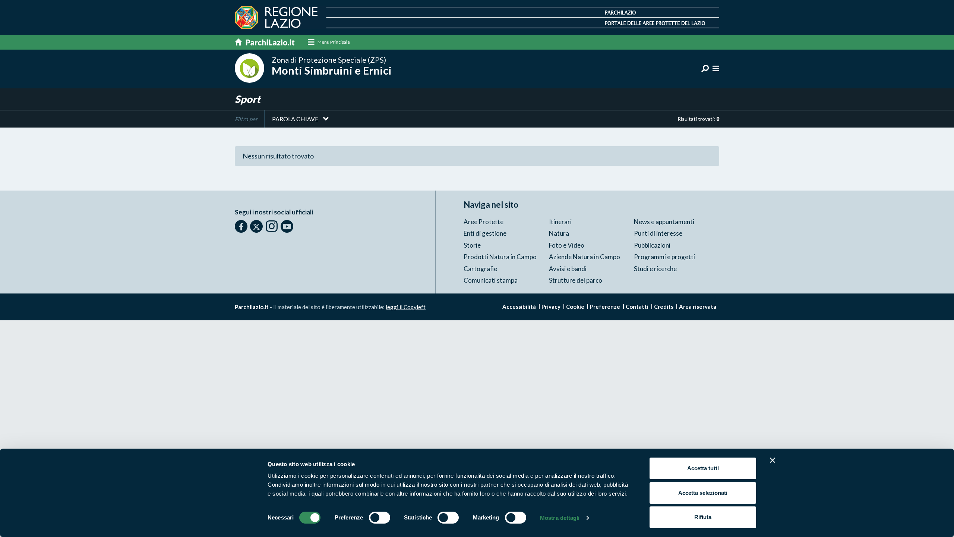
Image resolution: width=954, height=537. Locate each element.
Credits (663, 306)
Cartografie (480, 269)
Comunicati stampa (491, 280)
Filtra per (246, 119)
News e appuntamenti (664, 222)
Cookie (575, 306)
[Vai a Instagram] (271, 226)
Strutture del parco (575, 280)
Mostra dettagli (560, 518)
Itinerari (560, 222)
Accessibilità (519, 306)
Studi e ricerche (655, 269)
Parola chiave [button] (295, 118)
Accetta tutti (703, 468)
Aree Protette (483, 222)
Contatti (637, 306)
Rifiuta (702, 517)
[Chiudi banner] (772, 460)
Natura (559, 233)
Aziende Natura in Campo (584, 257)
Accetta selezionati (702, 493)
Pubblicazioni (652, 245)
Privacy (550, 306)
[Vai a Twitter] (256, 226)
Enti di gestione (485, 233)
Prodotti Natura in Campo (500, 257)
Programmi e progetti (664, 257)
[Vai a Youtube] (287, 226)
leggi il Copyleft (406, 307)
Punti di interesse (658, 233)
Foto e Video (566, 245)
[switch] (379, 518)
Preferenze (605, 306)
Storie (472, 245)
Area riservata (697, 306)
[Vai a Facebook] (241, 226)
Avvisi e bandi (568, 269)
